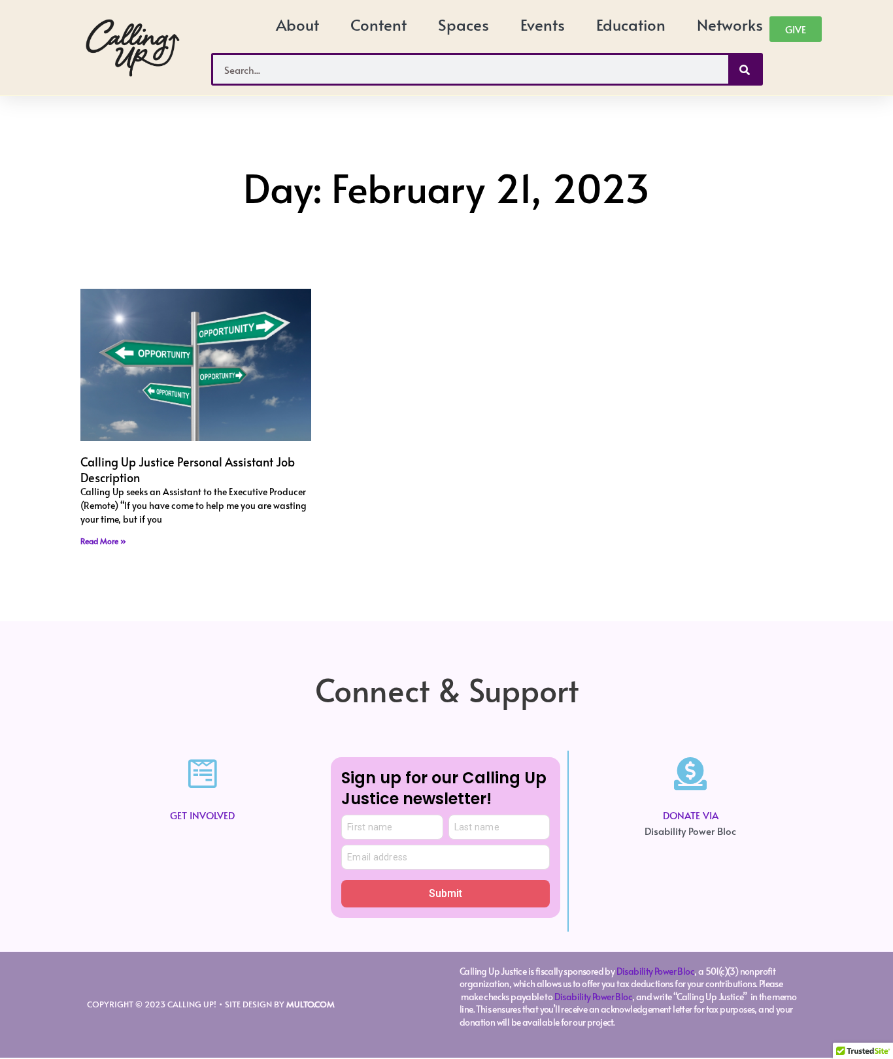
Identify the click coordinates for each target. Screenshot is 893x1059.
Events (542, 24)
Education (631, 24)
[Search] (744, 69)
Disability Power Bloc (655, 971)
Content (378, 24)
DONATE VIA (690, 815)
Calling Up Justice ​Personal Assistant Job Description (187, 469)
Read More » (103, 541)
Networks (730, 24)
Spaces (463, 24)
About (297, 24)
